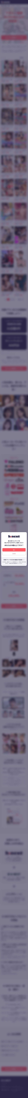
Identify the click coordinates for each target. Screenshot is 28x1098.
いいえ (14, 553)
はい (14, 550)
